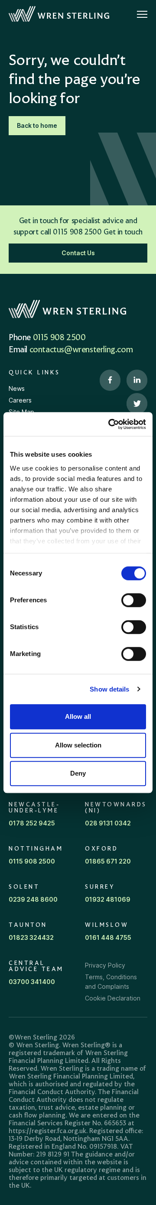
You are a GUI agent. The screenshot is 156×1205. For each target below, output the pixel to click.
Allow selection (78, 745)
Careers (20, 400)
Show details (109, 689)
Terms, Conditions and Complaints (111, 981)
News (17, 388)
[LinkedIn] (137, 380)
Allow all (78, 716)
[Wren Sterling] (59, 14)
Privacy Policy (105, 965)
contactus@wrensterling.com (81, 350)
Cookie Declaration (112, 998)
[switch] (133, 600)
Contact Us (78, 253)
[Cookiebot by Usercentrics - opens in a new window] (110, 424)
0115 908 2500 (59, 338)
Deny (78, 773)
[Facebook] (110, 380)
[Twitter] (137, 404)
